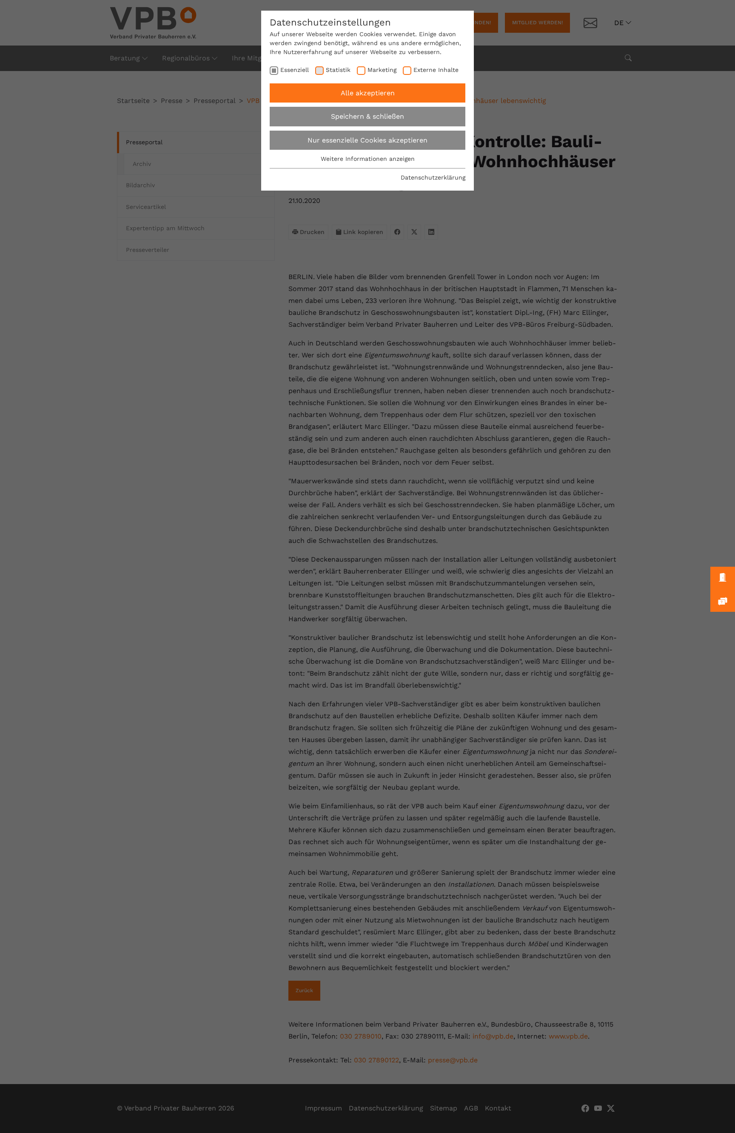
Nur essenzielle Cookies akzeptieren (367, 140)
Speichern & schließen (367, 116)
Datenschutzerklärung (433, 177)
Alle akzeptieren (368, 93)
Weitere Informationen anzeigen (368, 158)
